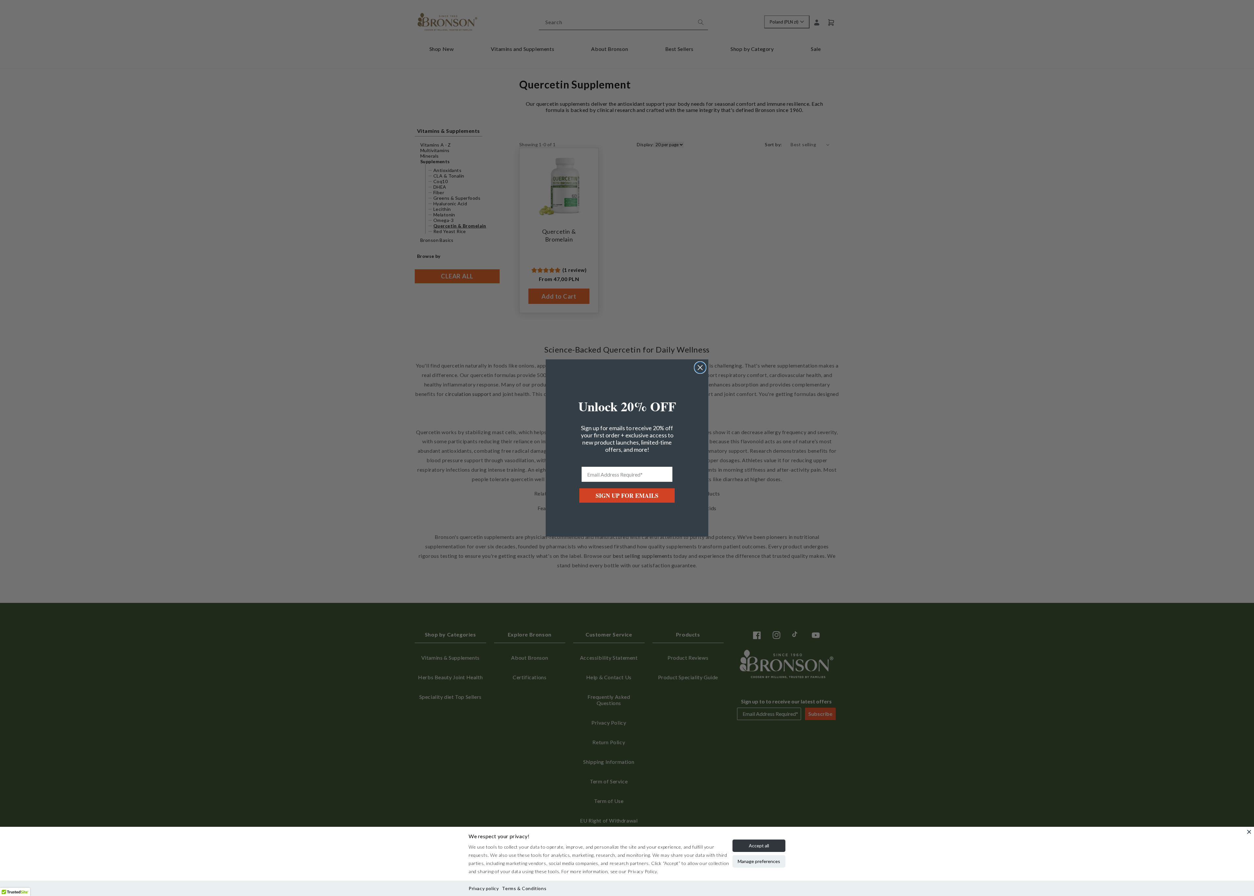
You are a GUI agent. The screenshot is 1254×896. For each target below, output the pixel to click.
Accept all (759, 845)
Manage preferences (759, 861)
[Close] (1249, 832)
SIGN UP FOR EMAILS (627, 495)
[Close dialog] (700, 367)
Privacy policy (484, 888)
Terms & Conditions (524, 888)
